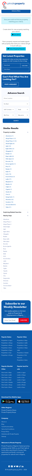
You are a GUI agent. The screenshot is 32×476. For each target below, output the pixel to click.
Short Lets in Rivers (6, 387)
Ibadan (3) (9, 154)
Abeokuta (6, 219)
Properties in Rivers (6, 345)
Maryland (5, 263)
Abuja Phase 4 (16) (11, 141)
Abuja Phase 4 (7, 224)
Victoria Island (7, 285)
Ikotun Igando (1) (11, 164)
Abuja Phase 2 (7, 221)
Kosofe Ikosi (6, 258)
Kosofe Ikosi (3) (10, 176)
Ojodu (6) (8, 192)
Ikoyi (4, 248)
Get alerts (16, 35)
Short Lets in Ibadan (7, 382)
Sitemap (3, 436)
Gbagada (6, 234)
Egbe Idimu (6, 231)
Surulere (5, 283)
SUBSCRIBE (25, 65)
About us (4, 422)
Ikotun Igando (7, 246)
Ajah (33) (8, 146)
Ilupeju (5, 251)
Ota (4, 275)
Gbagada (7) (9, 151)
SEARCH (16, 121)
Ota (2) (8, 194)
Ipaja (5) (8, 171)
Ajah (4, 229)
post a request (11, 84)
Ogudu (5, 271)
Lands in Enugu (21, 382)
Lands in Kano (21, 387)
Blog (2, 424)
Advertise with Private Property (10, 434)
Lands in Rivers (21, 385)
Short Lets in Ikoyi (6, 377)
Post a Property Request (17, 49)
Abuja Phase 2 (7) (11, 138)
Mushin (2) (9, 184)
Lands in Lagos (21, 372)
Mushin (5, 266)
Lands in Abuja (21, 375)
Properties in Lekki (22, 343)
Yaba (4, 288)
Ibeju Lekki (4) (10, 156)
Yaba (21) (8, 207)
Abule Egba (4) (10, 143)
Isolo (4, 256)
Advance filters (16, 11)
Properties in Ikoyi (22, 345)
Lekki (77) (8, 179)
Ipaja (4, 253)
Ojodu (5, 273)
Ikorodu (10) (9, 161)
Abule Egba (6, 226)
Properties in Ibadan (23, 353)
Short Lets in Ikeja (6, 372)
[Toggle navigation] (4, 7)
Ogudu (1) (9, 189)
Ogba (5, 268)
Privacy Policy (5, 431)
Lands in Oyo (21, 377)
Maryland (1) (9, 182)
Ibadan (5, 236)
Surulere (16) (9, 202)
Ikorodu (5, 244)
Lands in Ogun (21, 380)
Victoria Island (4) (11, 204)
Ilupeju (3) (8, 169)
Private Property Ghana (8, 410)
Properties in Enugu (7, 355)
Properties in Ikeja (22, 340)
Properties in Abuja (6, 343)
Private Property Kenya (8, 412)
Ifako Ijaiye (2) (10, 159)
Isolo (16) (8, 174)
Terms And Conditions (7, 429)
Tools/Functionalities (7, 427)
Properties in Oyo (6, 353)
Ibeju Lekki (6, 239)
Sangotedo (6, 278)
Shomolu (5, 280)
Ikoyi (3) (8, 166)
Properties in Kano (6, 348)
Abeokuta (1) (9, 136)
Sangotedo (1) (10, 197)
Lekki (4, 261)
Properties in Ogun (6, 350)
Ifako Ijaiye (6, 241)
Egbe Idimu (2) (10, 149)
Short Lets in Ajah (6, 380)
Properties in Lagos (6, 340)
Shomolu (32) (9, 199)
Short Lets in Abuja (6, 385)
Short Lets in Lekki (6, 375)
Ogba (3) (8, 187)
